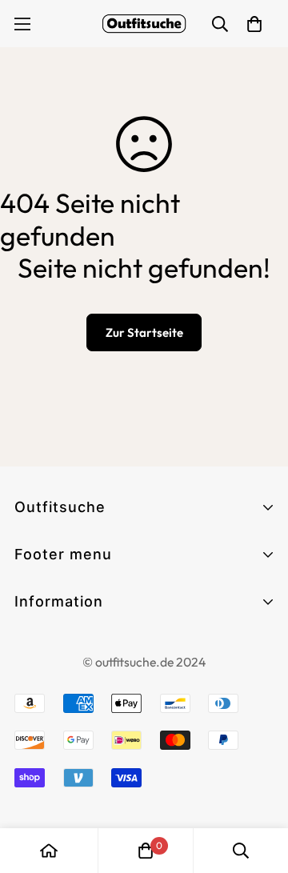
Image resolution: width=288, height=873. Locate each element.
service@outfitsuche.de (88, 822)
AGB (29, 646)
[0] (146, 851)
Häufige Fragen (63, 628)
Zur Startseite (144, 332)
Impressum (49, 675)
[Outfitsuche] (144, 23)
